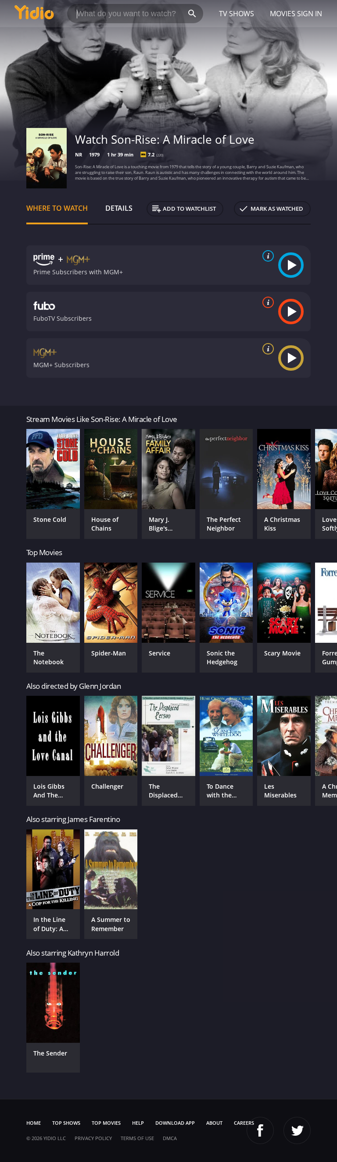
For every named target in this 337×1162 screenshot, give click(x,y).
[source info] (266, 256)
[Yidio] (34, 13)
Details (119, 208)
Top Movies (106, 1122)
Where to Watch (57, 208)
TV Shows (236, 13)
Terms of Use (137, 1138)
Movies (282, 13)
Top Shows (66, 1122)
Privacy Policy (93, 1138)
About (214, 1122)
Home (33, 1122)
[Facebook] (260, 1130)
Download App (175, 1122)
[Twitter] (297, 1130)
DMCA (170, 1138)
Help (138, 1122)
